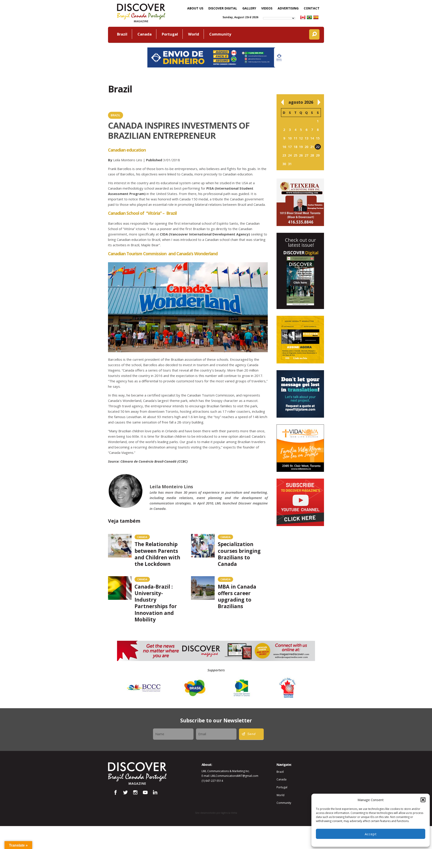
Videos (266, 8)
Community (220, 34)
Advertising (288, 8)
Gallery (249, 8)
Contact (312, 8)
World (193, 34)
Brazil (122, 34)
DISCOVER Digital (222, 8)
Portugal (170, 34)
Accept (371, 834)
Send (251, 734)
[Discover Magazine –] (141, 12)
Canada (144, 34)
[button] (423, 799)
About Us (195, 8)
